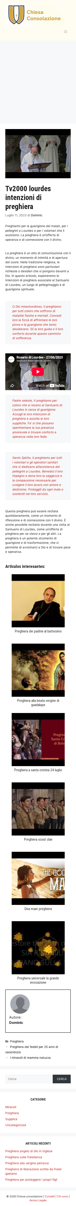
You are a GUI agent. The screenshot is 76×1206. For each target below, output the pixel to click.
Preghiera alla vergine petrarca (27, 1163)
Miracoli (10, 1107)
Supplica (11, 1119)
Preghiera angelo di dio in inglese (28, 1151)
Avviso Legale (38, 1200)
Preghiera (17, 1041)
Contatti (50, 1196)
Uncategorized (15, 1125)
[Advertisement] (38, 80)
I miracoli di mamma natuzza (30, 1057)
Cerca (62, 1079)
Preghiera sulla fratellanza (23, 1157)
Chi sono (62, 1196)
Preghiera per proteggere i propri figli (31, 1179)
